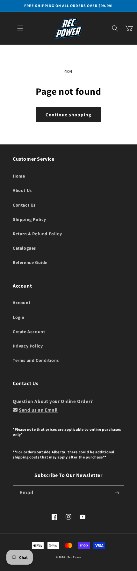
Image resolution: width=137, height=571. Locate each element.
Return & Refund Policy (37, 234)
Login (19, 317)
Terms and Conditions (36, 360)
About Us (22, 190)
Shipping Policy (29, 219)
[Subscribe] (117, 492)
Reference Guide (30, 262)
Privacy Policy (28, 346)
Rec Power (74, 557)
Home (19, 176)
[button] (20, 28)
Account (21, 302)
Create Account (29, 331)
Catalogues (24, 248)
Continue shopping (68, 115)
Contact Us (24, 205)
